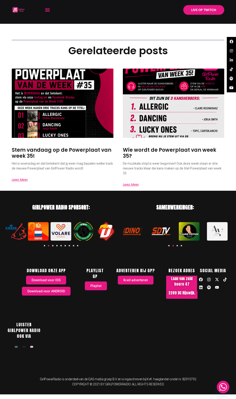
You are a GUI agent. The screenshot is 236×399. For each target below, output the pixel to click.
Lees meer (20, 179)
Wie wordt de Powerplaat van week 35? (169, 153)
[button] (47, 10)
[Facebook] (201, 280)
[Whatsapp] (223, 387)
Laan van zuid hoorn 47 (182, 281)
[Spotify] (209, 287)
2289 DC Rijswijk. (181, 293)
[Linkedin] (201, 287)
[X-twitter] (217, 280)
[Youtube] (217, 287)
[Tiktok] (225, 280)
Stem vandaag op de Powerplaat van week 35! (61, 153)
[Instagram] (209, 280)
